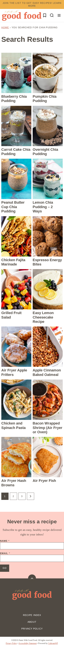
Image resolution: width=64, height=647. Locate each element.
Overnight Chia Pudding (45, 151)
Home (5, 27)
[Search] (51, 15)
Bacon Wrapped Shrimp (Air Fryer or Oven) (47, 427)
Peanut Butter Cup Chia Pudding (13, 206)
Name (4, 541)
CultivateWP (53, 643)
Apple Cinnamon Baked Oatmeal (47, 372)
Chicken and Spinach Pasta (13, 425)
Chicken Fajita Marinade (13, 262)
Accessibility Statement (28, 643)
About (32, 622)
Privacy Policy (32, 628)
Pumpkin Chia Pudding (44, 98)
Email (5, 553)
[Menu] (59, 15)
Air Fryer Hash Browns (13, 483)
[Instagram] (28, 607)
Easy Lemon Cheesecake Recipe (43, 317)
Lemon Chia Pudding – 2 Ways (43, 206)
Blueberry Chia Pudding (14, 98)
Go (5, 568)
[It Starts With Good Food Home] (21, 15)
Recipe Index (32, 615)
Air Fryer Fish (44, 481)
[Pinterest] (35, 607)
